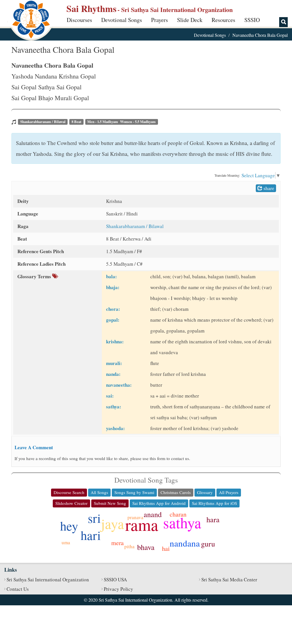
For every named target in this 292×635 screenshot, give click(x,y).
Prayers (159, 20)
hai (166, 548)
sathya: (113, 406)
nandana (185, 543)
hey (69, 525)
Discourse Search (69, 492)
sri (94, 518)
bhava (146, 547)
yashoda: (115, 428)
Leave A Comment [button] (34, 447)
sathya (182, 522)
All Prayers (228, 492)
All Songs (99, 492)
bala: (111, 276)
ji (161, 526)
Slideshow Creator (71, 503)
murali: (114, 363)
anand (153, 514)
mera (117, 543)
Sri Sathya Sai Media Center (229, 579)
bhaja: (112, 287)
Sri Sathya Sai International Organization (48, 579)
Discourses (79, 20)
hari (91, 535)
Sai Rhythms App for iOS (214, 503)
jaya (112, 523)
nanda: (113, 374)
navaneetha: (119, 384)
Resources (223, 20)
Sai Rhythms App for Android (159, 503)
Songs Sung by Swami (134, 492)
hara (213, 519)
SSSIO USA (115, 579)
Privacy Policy (118, 589)
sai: (110, 395)
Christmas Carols (176, 492)
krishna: (115, 341)
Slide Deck (189, 20)
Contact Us (18, 589)
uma (66, 542)
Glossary (205, 492)
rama (141, 524)
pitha (129, 546)
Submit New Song (110, 503)
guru (208, 544)
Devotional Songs (121, 20)
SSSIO (252, 20)
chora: (113, 309)
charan (178, 514)
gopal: (112, 319)
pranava (135, 517)
